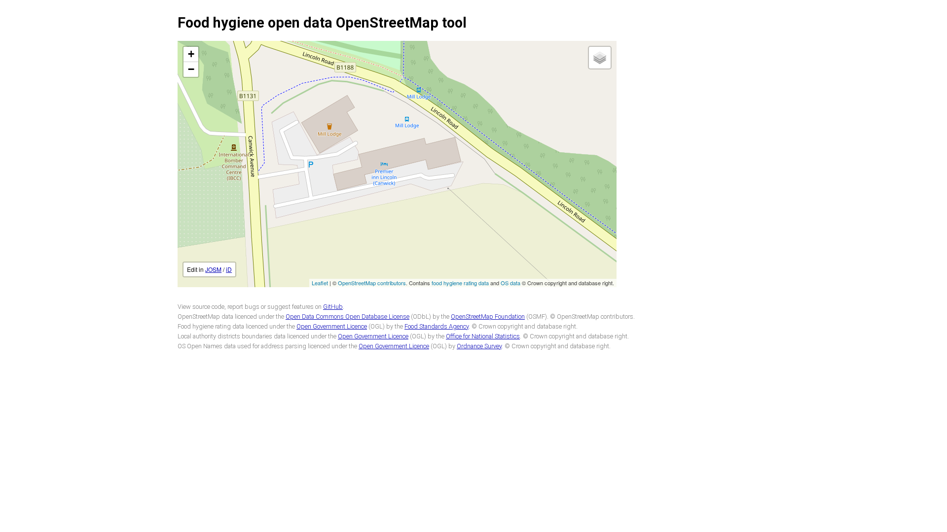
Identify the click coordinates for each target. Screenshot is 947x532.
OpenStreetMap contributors (372, 283)
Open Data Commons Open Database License (347, 316)
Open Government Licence (331, 326)
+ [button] (191, 54)
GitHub (333, 306)
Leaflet (320, 283)
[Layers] (600, 57)
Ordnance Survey (479, 346)
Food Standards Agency (436, 326)
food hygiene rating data (460, 283)
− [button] (191, 69)
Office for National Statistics (483, 336)
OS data (510, 283)
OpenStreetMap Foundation (488, 316)
